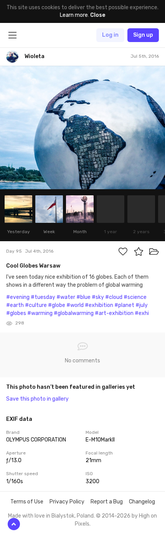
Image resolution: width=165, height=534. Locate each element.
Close (97, 15)
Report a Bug (107, 501)
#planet (124, 305)
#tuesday (43, 297)
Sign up (143, 35)
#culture (36, 305)
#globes (16, 313)
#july (141, 305)
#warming (40, 313)
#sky (98, 297)
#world (75, 305)
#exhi (142, 313)
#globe (56, 305)
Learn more (74, 15)
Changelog (142, 501)
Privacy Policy (67, 501)
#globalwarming (74, 313)
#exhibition (99, 305)
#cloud (113, 297)
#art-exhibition (114, 313)
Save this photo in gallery (37, 399)
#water (65, 297)
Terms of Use (26, 501)
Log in (110, 35)
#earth (15, 305)
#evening (18, 297)
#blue (83, 297)
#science (135, 297)
